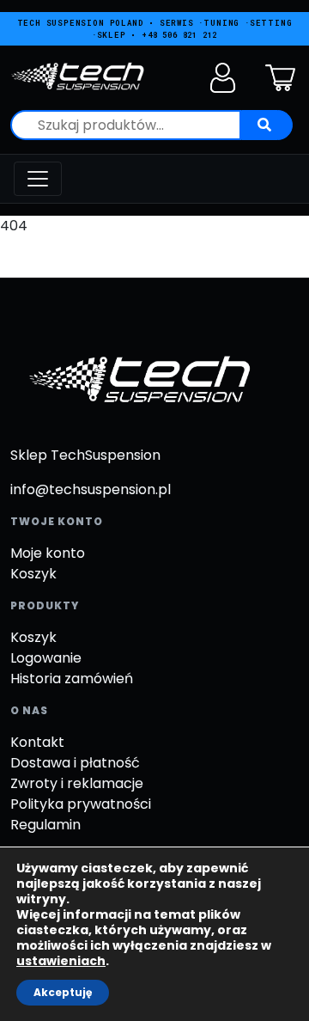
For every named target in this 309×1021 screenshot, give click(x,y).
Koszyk (33, 574)
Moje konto (47, 553)
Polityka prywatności (80, 804)
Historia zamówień (71, 678)
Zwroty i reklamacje (76, 783)
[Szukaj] (267, 125)
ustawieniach (61, 961)
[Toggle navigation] (38, 179)
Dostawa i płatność (75, 763)
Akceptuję (62, 992)
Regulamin (45, 825)
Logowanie (46, 658)
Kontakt (37, 742)
